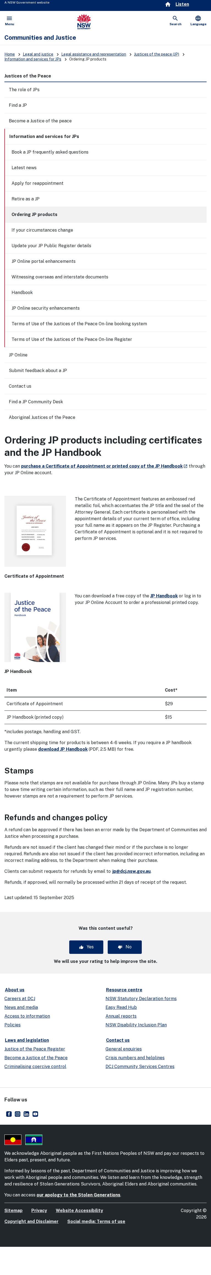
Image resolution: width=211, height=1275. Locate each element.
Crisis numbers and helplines (135, 1057)
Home (9, 54)
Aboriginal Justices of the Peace (42, 417)
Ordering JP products (34, 214)
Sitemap (13, 1210)
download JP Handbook (63, 749)
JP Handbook (164, 595)
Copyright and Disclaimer (31, 1221)
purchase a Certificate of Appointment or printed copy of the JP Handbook (104, 466)
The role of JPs (24, 89)
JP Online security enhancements (46, 308)
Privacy (39, 1210)
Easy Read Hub (121, 1007)
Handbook (22, 292)
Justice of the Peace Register (34, 1049)
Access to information (27, 1016)
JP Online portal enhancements (44, 261)
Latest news (24, 167)
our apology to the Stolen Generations (78, 1195)
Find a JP (18, 105)
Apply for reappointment (37, 183)
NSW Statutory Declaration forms (141, 998)
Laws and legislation (27, 1040)
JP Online (18, 355)
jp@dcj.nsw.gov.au (131, 871)
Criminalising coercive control (35, 1066)
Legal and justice (38, 54)
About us (14, 989)
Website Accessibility (79, 1210)
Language (198, 20)
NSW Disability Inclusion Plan (136, 1025)
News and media (21, 1007)
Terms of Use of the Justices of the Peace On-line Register (72, 339)
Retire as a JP (26, 199)
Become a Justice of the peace (40, 120)
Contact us (20, 386)
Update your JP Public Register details (51, 245)
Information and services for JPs (32, 59)
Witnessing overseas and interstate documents (60, 277)
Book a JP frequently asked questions (50, 152)
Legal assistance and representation (93, 54)
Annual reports (121, 1016)
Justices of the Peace (27, 76)
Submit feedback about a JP (38, 370)
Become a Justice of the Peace (36, 1057)
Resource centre (124, 989)
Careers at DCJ (19, 998)
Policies (12, 1025)
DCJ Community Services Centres (140, 1066)
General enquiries (124, 1049)
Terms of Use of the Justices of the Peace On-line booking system (79, 323)
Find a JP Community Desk (36, 401)
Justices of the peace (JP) (156, 54)
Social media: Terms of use (96, 1221)
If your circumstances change (42, 230)
